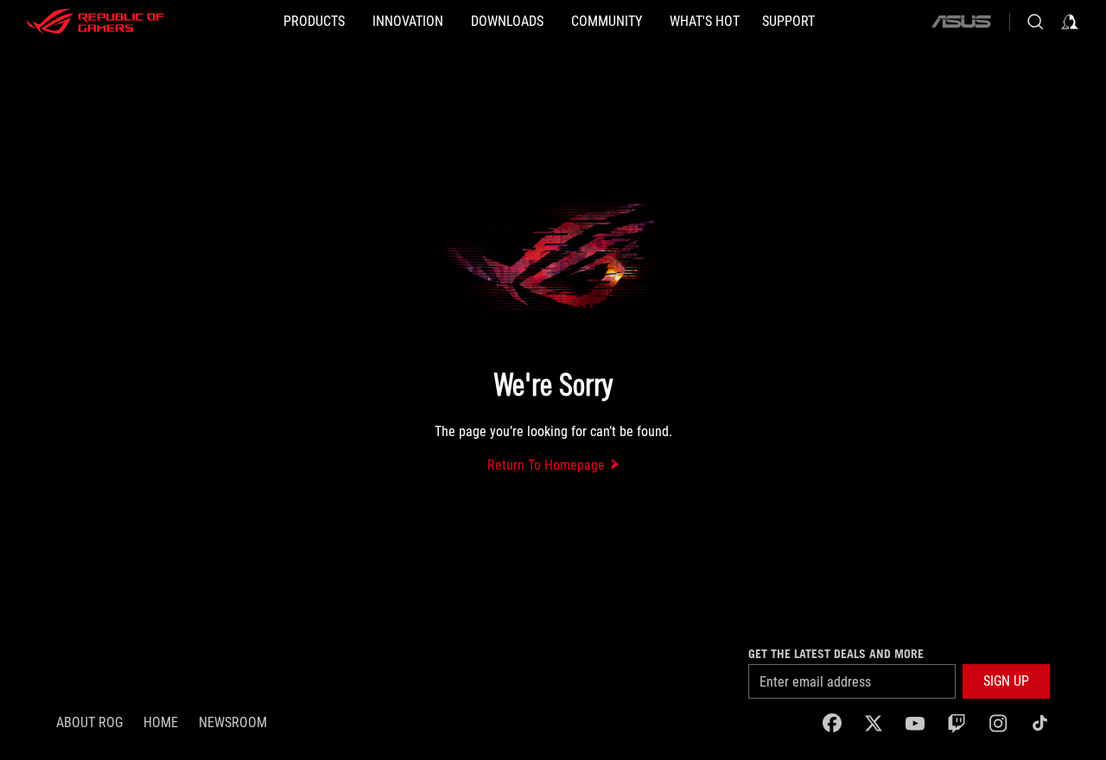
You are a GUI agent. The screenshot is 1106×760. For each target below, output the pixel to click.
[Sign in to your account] (1069, 21)
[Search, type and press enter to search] (1035, 21)
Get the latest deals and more (836, 654)
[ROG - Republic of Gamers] (95, 22)
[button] (1006, 681)
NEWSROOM (233, 722)
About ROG (89, 722)
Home (160, 722)
